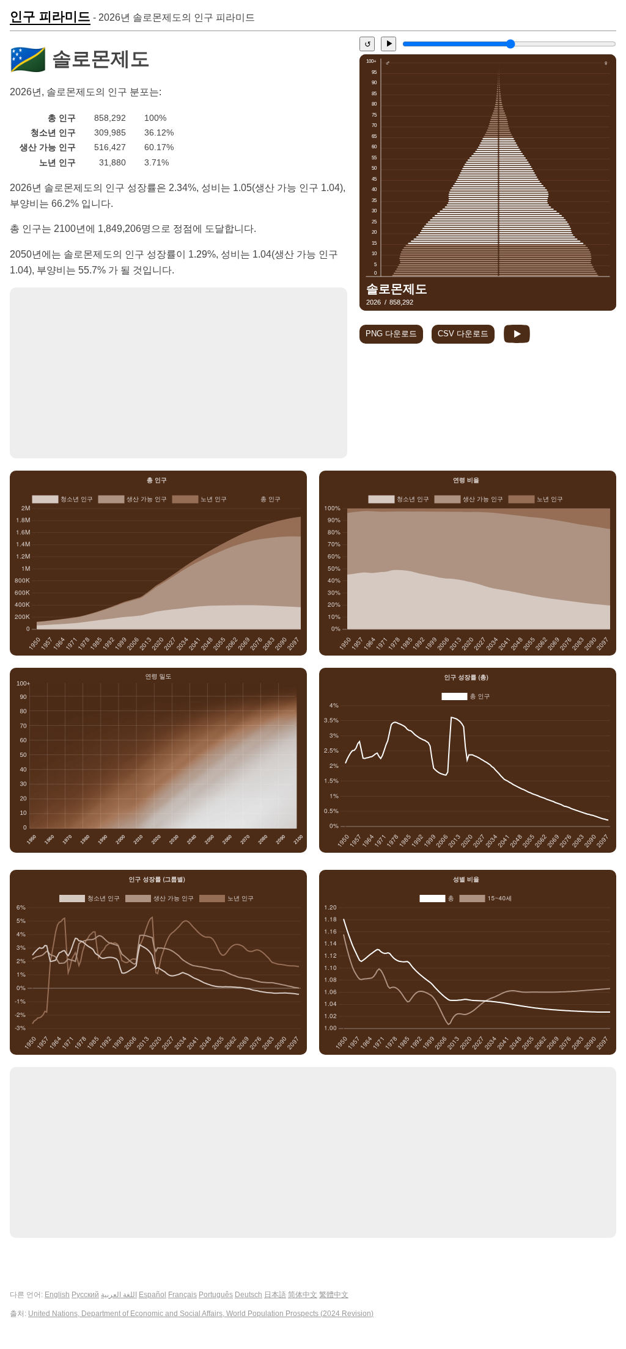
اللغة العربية (119, 1294)
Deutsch (248, 1294)
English (57, 1294)
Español (152, 1294)
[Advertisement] (178, 373)
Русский (85, 1294)
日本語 (275, 1294)
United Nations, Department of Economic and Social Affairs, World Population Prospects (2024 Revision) (201, 1313)
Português (216, 1294)
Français (182, 1294)
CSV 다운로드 (463, 333)
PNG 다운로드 (391, 333)
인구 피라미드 (50, 16)
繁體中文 (333, 1294)
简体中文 (302, 1294)
